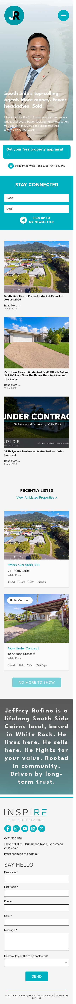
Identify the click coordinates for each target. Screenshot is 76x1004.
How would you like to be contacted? (26, 955)
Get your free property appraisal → (34, 151)
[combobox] (36, 962)
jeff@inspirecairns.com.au (21, 854)
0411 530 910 (13, 838)
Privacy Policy (45, 995)
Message (10, 929)
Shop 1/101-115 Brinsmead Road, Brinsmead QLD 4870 (33, 846)
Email (8, 915)
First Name (11, 872)
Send (37, 976)
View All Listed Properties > (36, 497)
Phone (8, 901)
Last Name (11, 886)
